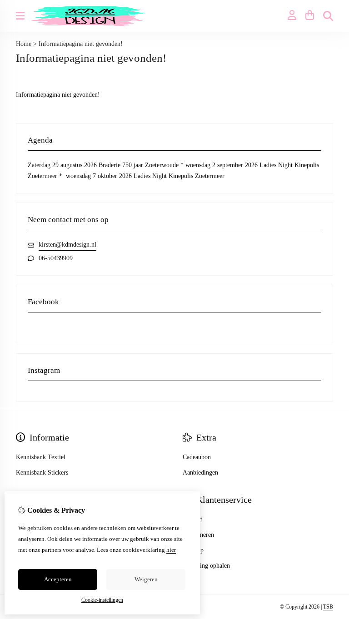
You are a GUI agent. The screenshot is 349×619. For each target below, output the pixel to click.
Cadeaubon (197, 457)
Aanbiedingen (200, 472)
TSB (328, 607)
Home (23, 43)
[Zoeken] (328, 16)
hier (171, 549)
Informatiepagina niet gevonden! (81, 43)
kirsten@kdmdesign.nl (67, 244)
